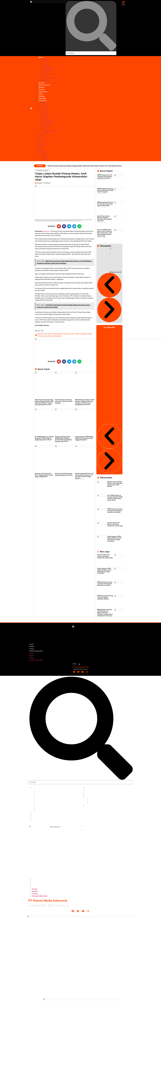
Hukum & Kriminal (44, 85)
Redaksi (31, 646)
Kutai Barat (45, 66)
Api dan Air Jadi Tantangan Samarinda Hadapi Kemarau (64, 474)
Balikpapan (45, 59)
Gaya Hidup (42, 98)
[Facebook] (74, 672)
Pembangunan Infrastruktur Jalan (63, 334)
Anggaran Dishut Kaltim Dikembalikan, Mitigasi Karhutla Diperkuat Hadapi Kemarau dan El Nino (63, 439)
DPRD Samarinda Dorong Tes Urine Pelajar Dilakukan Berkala (105, 597)
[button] (59, 226)
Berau (44, 62)
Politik (41, 94)
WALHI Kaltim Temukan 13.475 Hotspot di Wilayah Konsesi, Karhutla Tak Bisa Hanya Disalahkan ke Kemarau (84, 402)
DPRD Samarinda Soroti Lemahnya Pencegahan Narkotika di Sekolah (104, 176)
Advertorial (89, 806)
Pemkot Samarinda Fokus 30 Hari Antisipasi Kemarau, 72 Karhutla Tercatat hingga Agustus (84, 476)
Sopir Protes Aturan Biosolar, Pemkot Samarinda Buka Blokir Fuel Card (104, 218)
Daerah (41, 57)
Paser (44, 76)
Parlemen (42, 89)
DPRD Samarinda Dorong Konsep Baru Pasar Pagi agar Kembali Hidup (105, 204)
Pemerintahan (43, 91)
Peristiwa (41, 87)
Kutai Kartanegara (48, 69)
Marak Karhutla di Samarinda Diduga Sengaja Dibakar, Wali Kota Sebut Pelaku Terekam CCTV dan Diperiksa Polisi (85, 166)
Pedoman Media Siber (36, 651)
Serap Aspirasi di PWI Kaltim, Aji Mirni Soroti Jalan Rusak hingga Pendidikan (84, 438)
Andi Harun (48, 334)
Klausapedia (43, 100)
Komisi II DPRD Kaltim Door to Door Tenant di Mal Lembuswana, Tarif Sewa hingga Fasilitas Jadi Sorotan (104, 233)
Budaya (44, 103)
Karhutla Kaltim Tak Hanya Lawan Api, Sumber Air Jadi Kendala (63, 401)
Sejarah (44, 105)
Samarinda (45, 80)
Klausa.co (46, 231)
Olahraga (41, 96)
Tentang (31, 649)
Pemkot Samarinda (81, 334)
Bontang (45, 64)
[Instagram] (87, 672)
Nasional (41, 83)
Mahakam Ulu (46, 73)
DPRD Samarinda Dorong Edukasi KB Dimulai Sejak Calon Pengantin (105, 190)
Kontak (31, 644)
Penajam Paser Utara (49, 78)
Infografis (45, 107)
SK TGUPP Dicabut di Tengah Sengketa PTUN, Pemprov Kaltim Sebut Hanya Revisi (44, 438)
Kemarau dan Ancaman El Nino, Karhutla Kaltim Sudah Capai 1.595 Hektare (44, 475)
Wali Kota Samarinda (54, 336)
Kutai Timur (46, 71)
